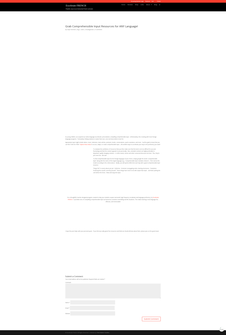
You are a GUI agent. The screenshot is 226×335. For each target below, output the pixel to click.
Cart (153, 1)
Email (67, 308)
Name (67, 302)
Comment (68, 282)
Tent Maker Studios (103, 332)
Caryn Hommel (71, 29)
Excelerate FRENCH (76, 5)
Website (67, 313)
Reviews (130, 4)
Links (142, 4)
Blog (155, 4)
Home (123, 4)
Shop (136, 4)
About (148, 4)
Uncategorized (89, 29)
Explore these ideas (85, 144)
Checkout (147, 1)
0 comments (98, 29)
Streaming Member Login (137, 1)
